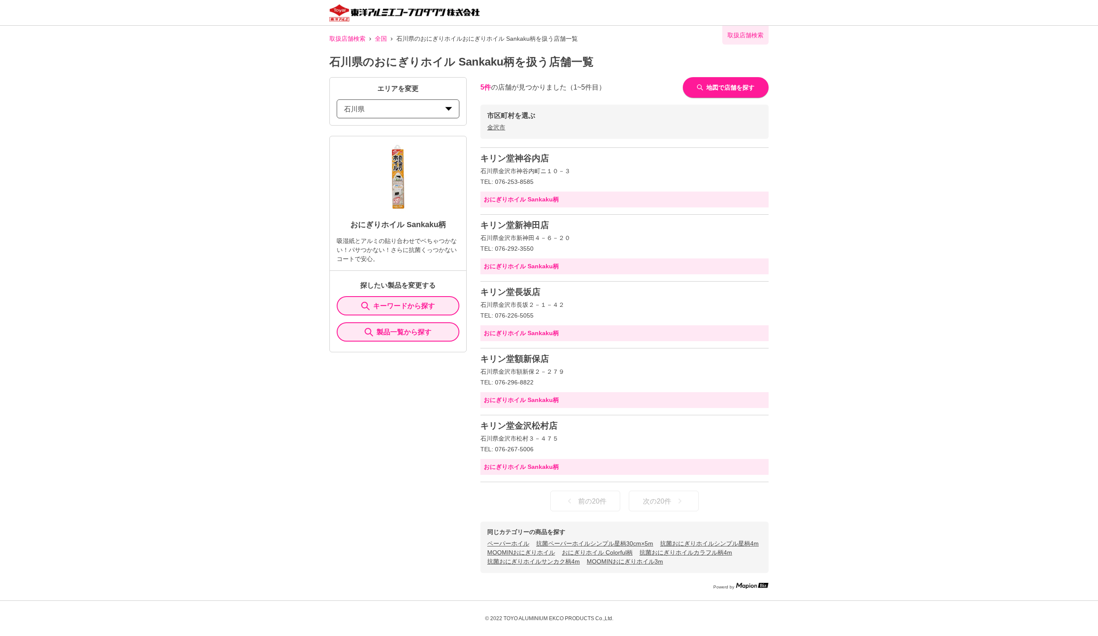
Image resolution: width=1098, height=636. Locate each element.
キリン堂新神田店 (514, 225)
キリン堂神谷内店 (514, 158)
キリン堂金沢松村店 (519, 425)
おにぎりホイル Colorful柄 (597, 552)
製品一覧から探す (404, 332)
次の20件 (657, 501)
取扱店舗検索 (347, 38)
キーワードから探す (404, 305)
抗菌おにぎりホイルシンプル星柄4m (709, 543)
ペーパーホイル (508, 543)
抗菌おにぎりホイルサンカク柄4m (533, 561)
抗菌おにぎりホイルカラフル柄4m (685, 552)
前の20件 (592, 501)
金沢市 (496, 127)
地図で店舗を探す (730, 87)
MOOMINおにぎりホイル (521, 552)
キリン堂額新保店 (514, 358)
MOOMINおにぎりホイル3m (625, 561)
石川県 (354, 109)
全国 (381, 38)
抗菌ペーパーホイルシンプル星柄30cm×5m (594, 543)
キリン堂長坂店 (510, 292)
